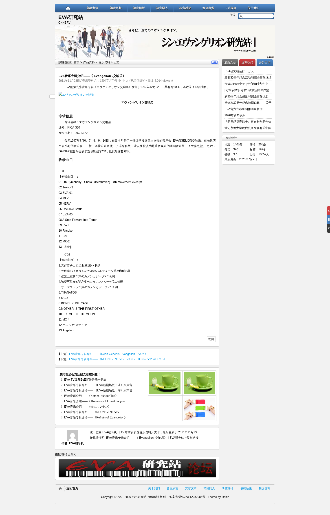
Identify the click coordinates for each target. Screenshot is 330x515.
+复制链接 (191, 437)
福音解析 (139, 8)
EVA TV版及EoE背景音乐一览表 (85, 379)
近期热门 (247, 62)
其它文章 (191, 488)
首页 (76, 62)
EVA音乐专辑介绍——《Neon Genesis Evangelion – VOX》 (108, 354)
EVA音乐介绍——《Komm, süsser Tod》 (91, 396)
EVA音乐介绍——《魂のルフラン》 (87, 406)
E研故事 (231, 8)
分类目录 (265, 62)
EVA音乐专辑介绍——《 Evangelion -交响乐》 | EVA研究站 (145, 437)
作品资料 (89, 62)
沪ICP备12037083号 (192, 497)
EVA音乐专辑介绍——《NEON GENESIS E (93, 412)
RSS (214, 62)
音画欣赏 (208, 8)
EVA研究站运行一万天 (239, 71)
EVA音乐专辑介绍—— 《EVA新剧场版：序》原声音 (98, 390)
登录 (233, 15)
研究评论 (227, 488)
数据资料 (264, 488)
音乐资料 (104, 62)
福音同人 (162, 8)
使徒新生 (246, 488)
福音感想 (185, 8)
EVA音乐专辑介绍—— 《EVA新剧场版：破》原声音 (98, 385)
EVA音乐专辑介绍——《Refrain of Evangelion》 (95, 417)
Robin (225, 497)
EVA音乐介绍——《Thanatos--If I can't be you (94, 401)
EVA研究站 (70, 17)
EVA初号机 (76, 443)
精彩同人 (209, 488)
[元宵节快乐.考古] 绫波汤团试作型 (246, 90)
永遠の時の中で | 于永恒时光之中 (246, 84)
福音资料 (116, 8)
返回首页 (72, 488)
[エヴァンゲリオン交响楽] (137, 94)
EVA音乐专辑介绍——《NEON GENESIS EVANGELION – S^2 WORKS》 (118, 359)
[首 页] (68, 8)
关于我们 (254, 8)
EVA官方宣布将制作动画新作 (243, 109)
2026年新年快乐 (234, 115)
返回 (211, 339)
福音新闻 (93, 8)
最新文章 (230, 62)
